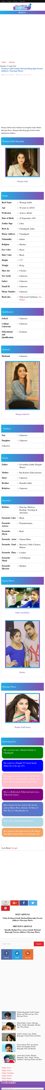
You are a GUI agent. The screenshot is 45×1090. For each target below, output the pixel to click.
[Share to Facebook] (23, 903)
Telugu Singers (7, 1078)
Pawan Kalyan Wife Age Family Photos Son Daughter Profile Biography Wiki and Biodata (27, 1047)
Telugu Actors (6, 1068)
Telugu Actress (6, 1070)
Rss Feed (27, 957)
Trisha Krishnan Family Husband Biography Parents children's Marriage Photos (22, 919)
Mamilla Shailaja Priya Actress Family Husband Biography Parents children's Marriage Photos (22, 931)
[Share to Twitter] (32, 903)
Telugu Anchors (7, 1075)
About (3, 1)
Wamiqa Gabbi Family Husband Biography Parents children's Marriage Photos (22, 69)
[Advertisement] (22, 37)
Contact (9, 1)
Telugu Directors (7, 1081)
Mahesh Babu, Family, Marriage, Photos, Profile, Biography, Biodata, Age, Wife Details (29, 1025)
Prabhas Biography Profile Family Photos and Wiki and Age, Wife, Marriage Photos (28, 1014)
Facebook (6, 957)
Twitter (17, 957)
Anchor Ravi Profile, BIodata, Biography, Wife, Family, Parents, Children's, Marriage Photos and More (29, 1057)
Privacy (16, 1)
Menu (23, 12)
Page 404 (22, 1)
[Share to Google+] (14, 903)
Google (14, 847)
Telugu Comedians (8, 1073)
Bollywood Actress (7, 1089)
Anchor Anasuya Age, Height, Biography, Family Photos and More (29, 1035)
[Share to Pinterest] (5, 908)
